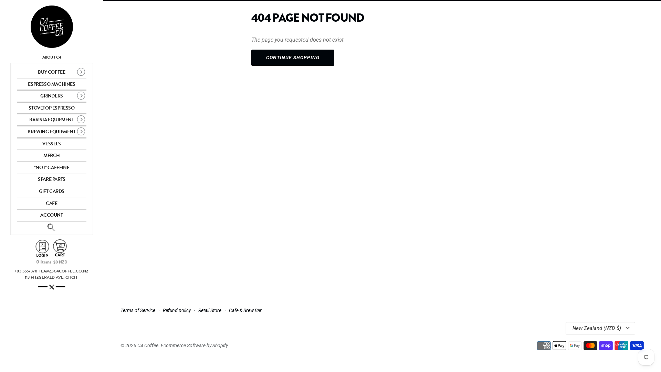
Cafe (51, 203)
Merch (51, 155)
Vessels (51, 143)
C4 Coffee (147, 345)
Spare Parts (51, 179)
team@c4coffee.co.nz (63, 271)
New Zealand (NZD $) (597, 328)
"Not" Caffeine (51, 167)
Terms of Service (137, 310)
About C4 (51, 57)
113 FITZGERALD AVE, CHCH (51, 277)
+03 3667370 (26, 271)
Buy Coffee (51, 72)
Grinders (51, 96)
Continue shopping (292, 57)
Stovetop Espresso (51, 108)
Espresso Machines (51, 84)
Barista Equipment (51, 119)
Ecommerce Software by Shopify (194, 345)
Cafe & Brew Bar (245, 310)
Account (51, 215)
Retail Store (209, 310)
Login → (42, 248)
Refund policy (177, 310)
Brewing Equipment (51, 131)
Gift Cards (51, 191)
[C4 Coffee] (51, 27)
